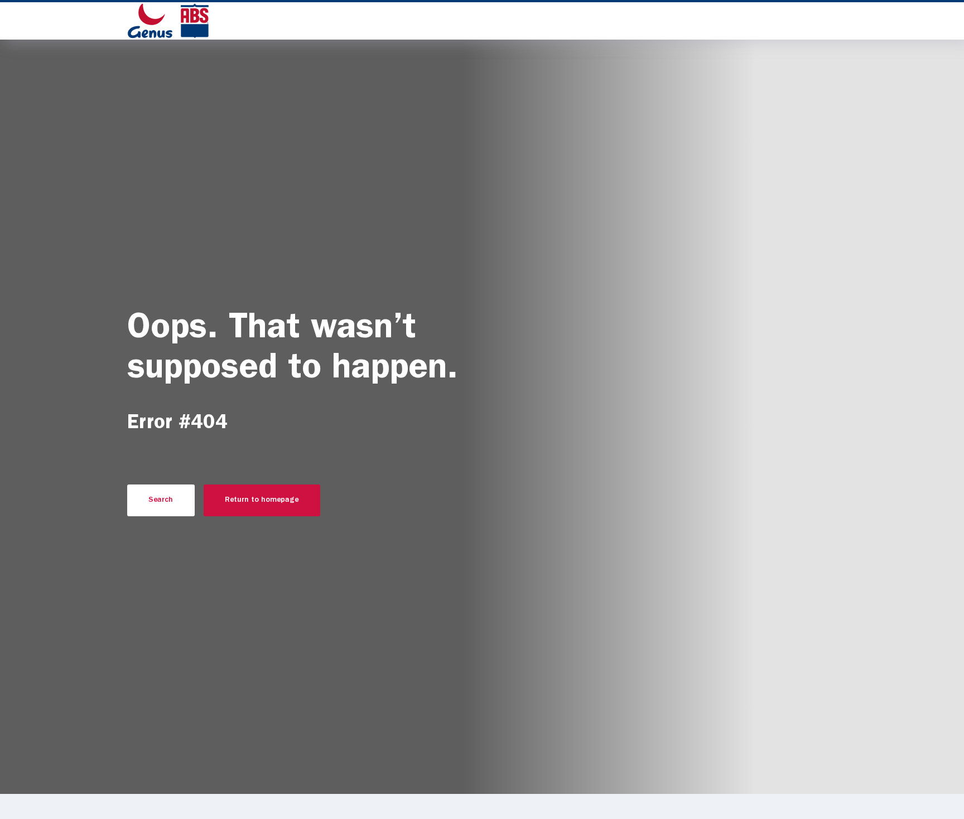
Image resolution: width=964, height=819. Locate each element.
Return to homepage (261, 500)
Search (160, 500)
